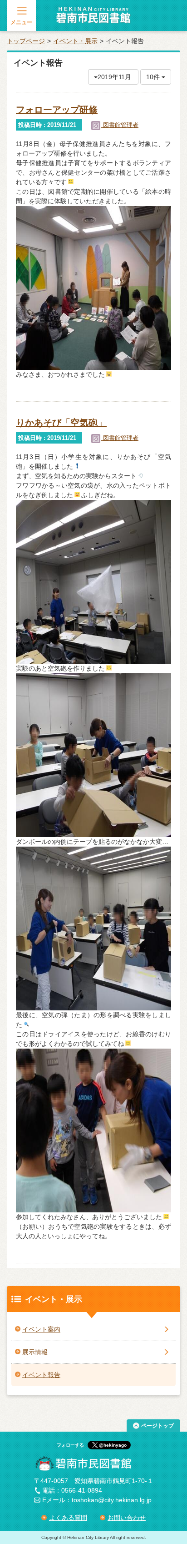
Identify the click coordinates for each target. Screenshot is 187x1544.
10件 (154, 77)
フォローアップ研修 (57, 110)
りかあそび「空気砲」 (61, 423)
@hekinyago (113, 1445)
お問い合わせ (127, 1517)
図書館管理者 (119, 124)
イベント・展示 (75, 41)
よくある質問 (68, 1517)
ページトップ (157, 1426)
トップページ (26, 41)
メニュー (21, 22)
